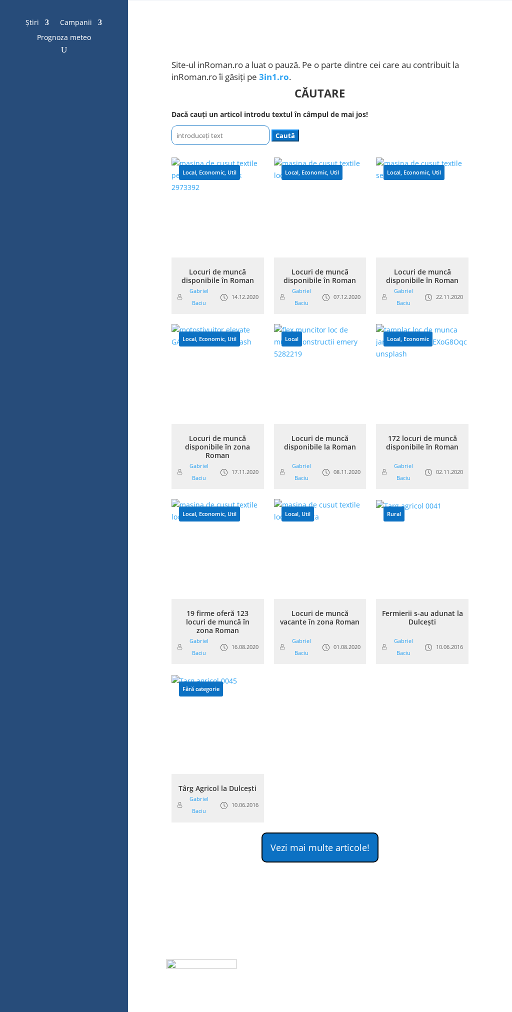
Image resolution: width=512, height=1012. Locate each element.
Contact (369, 980)
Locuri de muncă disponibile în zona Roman (217, 447)
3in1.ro (274, 76)
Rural (394, 514)
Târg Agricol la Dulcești (217, 788)
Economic (211, 172)
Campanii (76, 23)
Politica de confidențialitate (395, 966)
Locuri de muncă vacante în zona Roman (320, 617)
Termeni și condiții (315, 980)
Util (232, 172)
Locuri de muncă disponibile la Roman (320, 443)
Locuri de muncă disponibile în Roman (218, 276)
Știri (32, 23)
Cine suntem (415, 980)
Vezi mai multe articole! (320, 848)
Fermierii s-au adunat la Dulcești (422, 617)
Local (189, 172)
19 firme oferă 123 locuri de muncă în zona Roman (218, 621)
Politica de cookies (308, 966)
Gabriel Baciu (199, 296)
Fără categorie (201, 688)
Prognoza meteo (64, 38)
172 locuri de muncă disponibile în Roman (422, 443)
